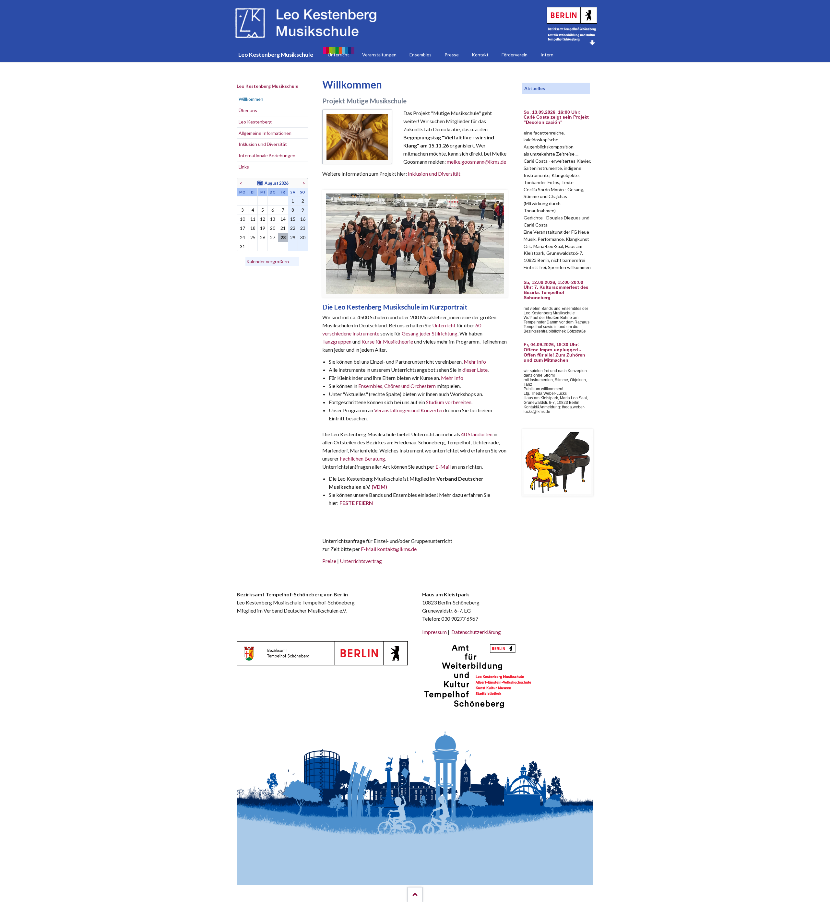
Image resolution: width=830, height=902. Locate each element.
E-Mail (443, 466)
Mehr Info (475, 361)
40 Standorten (476, 434)
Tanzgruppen (337, 341)
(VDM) (379, 487)
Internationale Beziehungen (267, 155)
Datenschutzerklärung (476, 632)
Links (244, 167)
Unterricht (444, 325)
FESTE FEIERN (356, 503)
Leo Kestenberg (255, 121)
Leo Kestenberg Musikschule (267, 86)
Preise (329, 561)
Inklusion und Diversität (434, 173)
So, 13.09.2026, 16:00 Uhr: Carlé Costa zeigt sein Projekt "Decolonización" (556, 117)
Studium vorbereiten (448, 402)
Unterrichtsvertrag (361, 561)
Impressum (434, 632)
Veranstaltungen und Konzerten (409, 410)
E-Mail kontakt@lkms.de (388, 549)
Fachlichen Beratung (362, 458)
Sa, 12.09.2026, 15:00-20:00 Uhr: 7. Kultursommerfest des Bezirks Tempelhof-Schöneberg (556, 290)
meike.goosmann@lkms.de (476, 161)
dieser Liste (475, 370)
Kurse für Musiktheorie (387, 341)
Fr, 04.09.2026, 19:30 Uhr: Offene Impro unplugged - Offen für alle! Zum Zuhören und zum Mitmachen (554, 352)
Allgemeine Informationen (265, 133)
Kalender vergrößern (267, 261)
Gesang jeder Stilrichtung (429, 333)
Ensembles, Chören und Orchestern (397, 386)
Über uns (248, 110)
